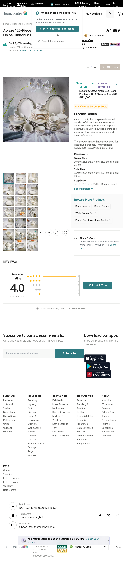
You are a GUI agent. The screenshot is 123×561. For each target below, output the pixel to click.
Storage (32, 447)
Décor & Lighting (61, 412)
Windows (33, 455)
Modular (7, 431)
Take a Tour (108, 412)
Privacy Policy (109, 420)
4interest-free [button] (85, 40)
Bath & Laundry (36, 443)
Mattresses (9, 420)
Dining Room (9, 416)
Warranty (8, 485)
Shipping (7, 474)
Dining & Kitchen (85, 416)
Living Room (9, 412)
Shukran (106, 416)
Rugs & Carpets (60, 435)
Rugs (30, 451)
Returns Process (11, 478)
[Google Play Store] (98, 366)
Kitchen (32, 412)
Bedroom (8, 400)
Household (17, 24)
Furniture (81, 400)
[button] (42, 232)
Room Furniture (60, 404)
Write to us (107, 404)
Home (6, 24)
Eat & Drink (58, 431)
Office (6, 423)
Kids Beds (57, 400)
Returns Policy (10, 482)
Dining (29, 24)
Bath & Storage (60, 423)
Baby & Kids (83, 443)
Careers (106, 408)
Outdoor (7, 427)
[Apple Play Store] (95, 358)
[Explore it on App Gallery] (98, 374)
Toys (55, 427)
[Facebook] (100, 515)
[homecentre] (17, 12)
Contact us (8, 470)
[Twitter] (109, 515)
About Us (106, 400)
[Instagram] (117, 515)
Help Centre (9, 489)
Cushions (32, 423)
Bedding (32, 400)
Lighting (32, 404)
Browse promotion (104, 85)
